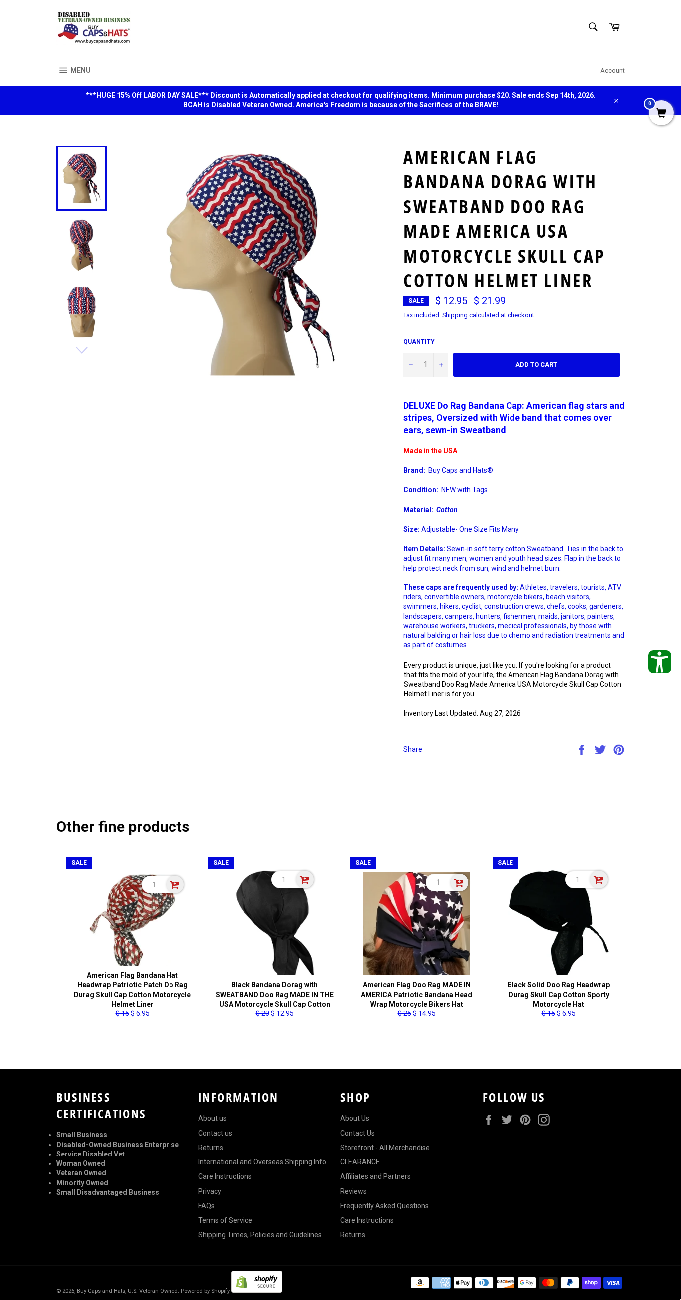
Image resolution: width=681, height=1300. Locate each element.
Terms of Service (225, 1220)
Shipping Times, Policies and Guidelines (260, 1235)
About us (212, 1118)
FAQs (206, 1206)
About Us (354, 1118)
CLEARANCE (360, 1162)
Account (612, 70)
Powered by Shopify (205, 1291)
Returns (210, 1148)
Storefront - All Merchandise (385, 1148)
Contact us (215, 1133)
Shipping (455, 315)
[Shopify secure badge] (256, 1290)
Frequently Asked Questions (384, 1206)
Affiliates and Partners (375, 1176)
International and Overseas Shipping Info (262, 1162)
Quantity (419, 341)
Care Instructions (225, 1176)
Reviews (353, 1191)
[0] (661, 114)
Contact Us (357, 1133)
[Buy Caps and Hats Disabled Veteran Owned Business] (93, 27)
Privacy (209, 1191)
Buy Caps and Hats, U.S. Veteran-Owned (127, 1291)
